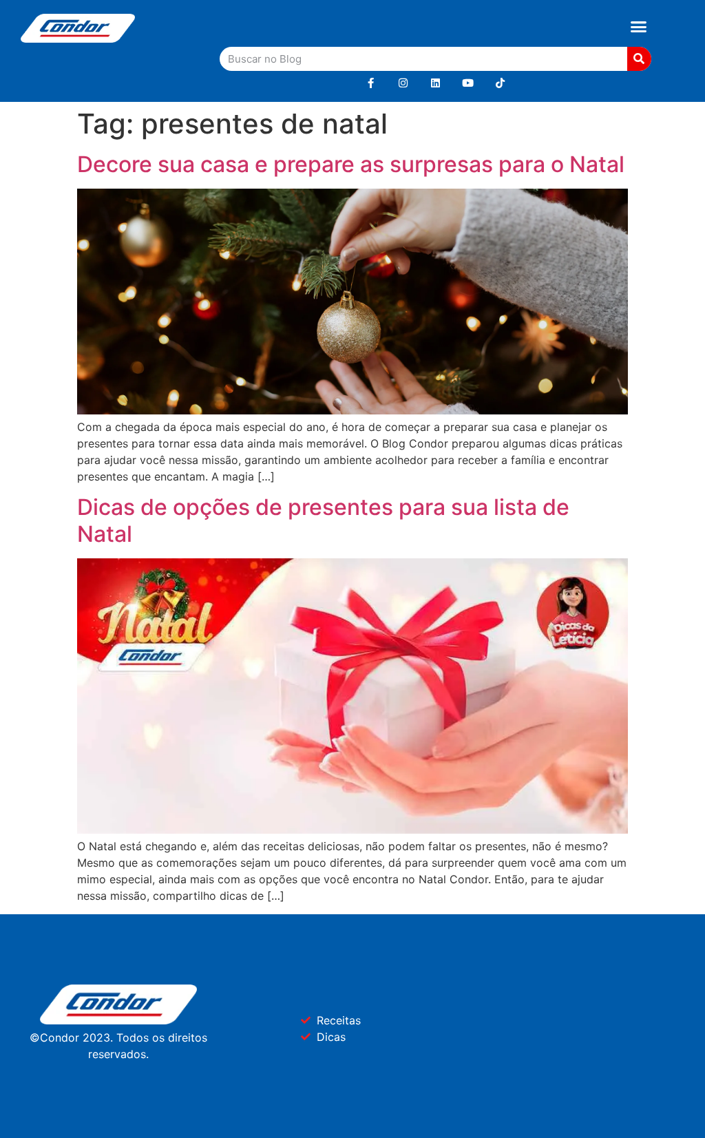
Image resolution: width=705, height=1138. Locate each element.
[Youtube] (468, 83)
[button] (638, 27)
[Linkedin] (435, 83)
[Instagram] (403, 83)
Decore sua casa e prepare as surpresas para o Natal (350, 164)
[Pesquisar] (639, 59)
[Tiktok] (500, 83)
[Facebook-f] (371, 83)
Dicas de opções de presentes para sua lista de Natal (323, 520)
